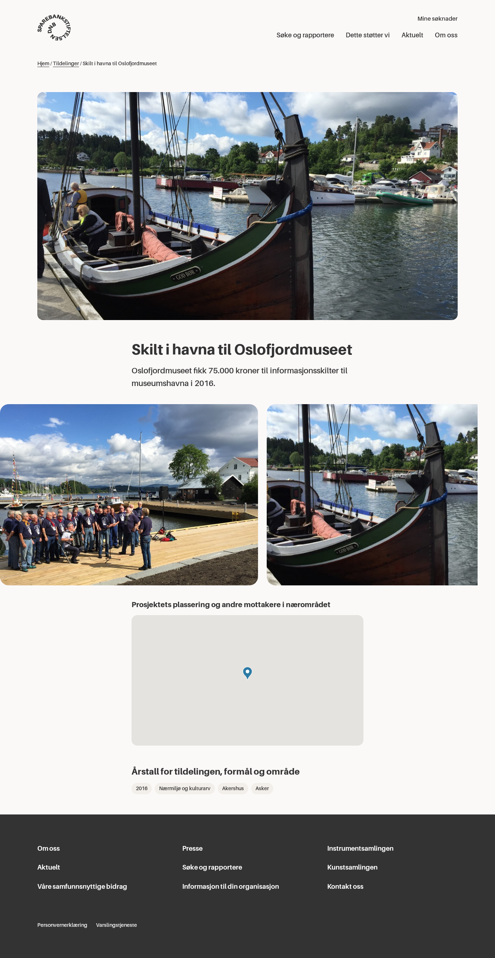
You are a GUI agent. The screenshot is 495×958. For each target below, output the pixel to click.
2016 (141, 788)
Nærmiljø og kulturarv (185, 788)
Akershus (233, 788)
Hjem (43, 63)
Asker (262, 788)
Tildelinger (66, 63)
